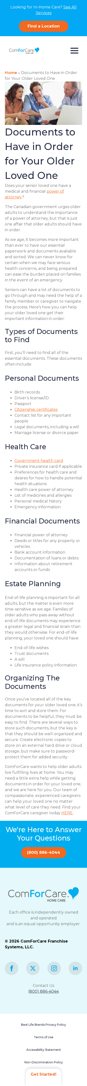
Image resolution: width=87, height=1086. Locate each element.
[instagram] (54, 968)
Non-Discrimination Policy (43, 1062)
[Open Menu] (74, 50)
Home (11, 72)
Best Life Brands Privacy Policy (43, 1024)
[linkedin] (75, 968)
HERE (67, 813)
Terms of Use (43, 1037)
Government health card (38, 460)
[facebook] (11, 968)
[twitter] (33, 968)
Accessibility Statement (43, 1050)
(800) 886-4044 (43, 991)
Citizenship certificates (36, 409)
